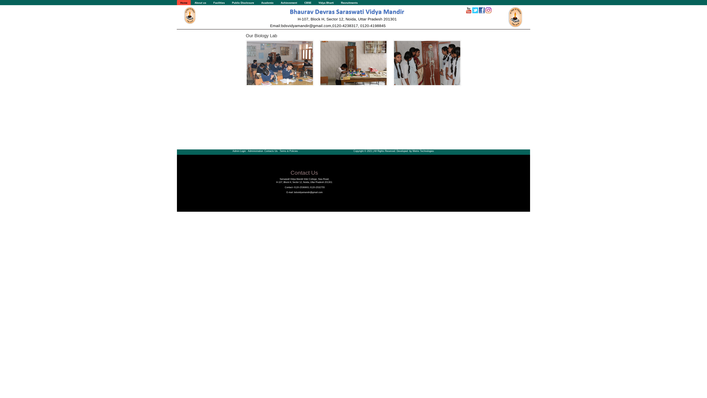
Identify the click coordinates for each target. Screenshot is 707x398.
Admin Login (239, 151)
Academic (267, 2)
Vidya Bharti (326, 2)
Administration (255, 151)
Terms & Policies (289, 151)
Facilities (219, 2)
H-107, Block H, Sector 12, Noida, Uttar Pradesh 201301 (347, 19)
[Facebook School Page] (482, 10)
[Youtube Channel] (469, 10)
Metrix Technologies (423, 151)
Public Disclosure (243, 2)
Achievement (289, 2)
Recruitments (349, 2)
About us (200, 2)
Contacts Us (271, 151)
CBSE (307, 2)
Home (183, 2)
